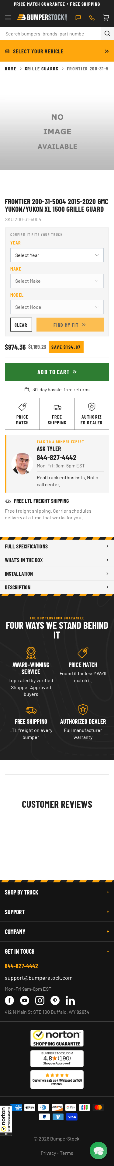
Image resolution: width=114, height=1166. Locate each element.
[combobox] (50, 33)
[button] (6, 1120)
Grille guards (42, 68)
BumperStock (64, 1138)
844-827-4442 (56, 457)
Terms (66, 1153)
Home (11, 68)
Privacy (48, 1153)
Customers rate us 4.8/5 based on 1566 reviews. (57, 1082)
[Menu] (8, 18)
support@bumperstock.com (39, 977)
